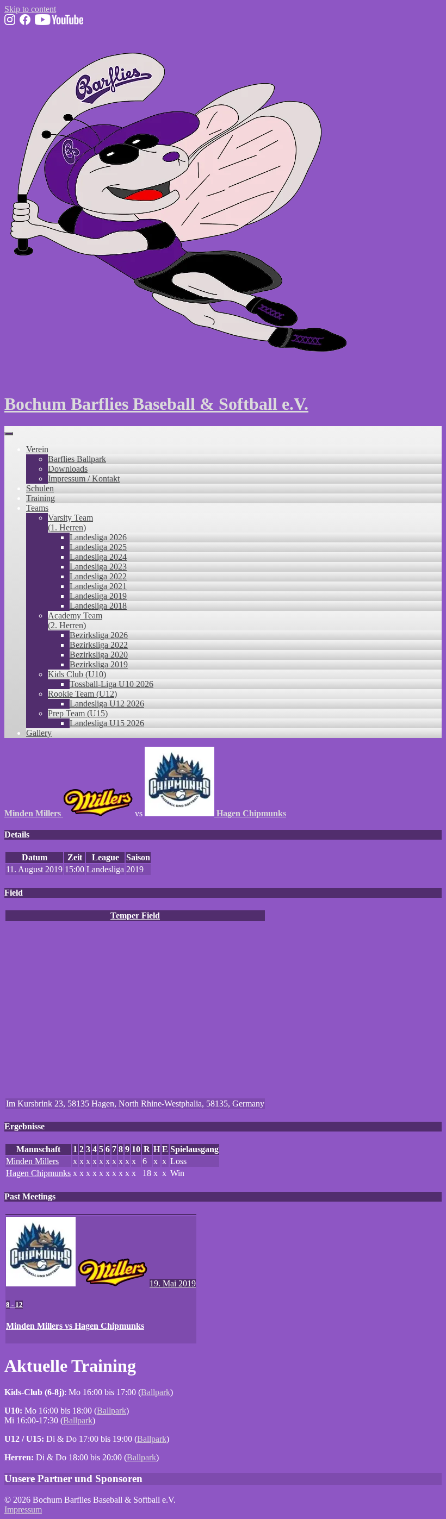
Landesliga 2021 (98, 586)
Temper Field (135, 915)
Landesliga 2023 (98, 566)
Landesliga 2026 (98, 537)
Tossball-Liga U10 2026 (111, 684)
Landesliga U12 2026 (107, 703)
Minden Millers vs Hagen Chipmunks (75, 1325)
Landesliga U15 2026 (107, 723)
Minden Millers (32, 1161)
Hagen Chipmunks (38, 1173)
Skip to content (30, 9)
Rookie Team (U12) (82, 693)
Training (40, 498)
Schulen (40, 488)
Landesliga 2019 (98, 596)
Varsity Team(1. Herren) (70, 522)
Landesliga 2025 (98, 547)
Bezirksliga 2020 (99, 654)
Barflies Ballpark (77, 459)
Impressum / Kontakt (84, 478)
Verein (37, 449)
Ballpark (155, 1392)
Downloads (68, 468)
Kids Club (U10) (77, 674)
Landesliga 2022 (98, 576)
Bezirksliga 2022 (99, 644)
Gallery (39, 732)
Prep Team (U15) (78, 713)
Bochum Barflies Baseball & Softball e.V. (156, 404)
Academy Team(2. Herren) (75, 620)
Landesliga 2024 (98, 556)
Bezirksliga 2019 (99, 664)
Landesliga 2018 (98, 605)
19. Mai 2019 (173, 1283)
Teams (37, 507)
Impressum (23, 1509)
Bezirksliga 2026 (99, 635)
